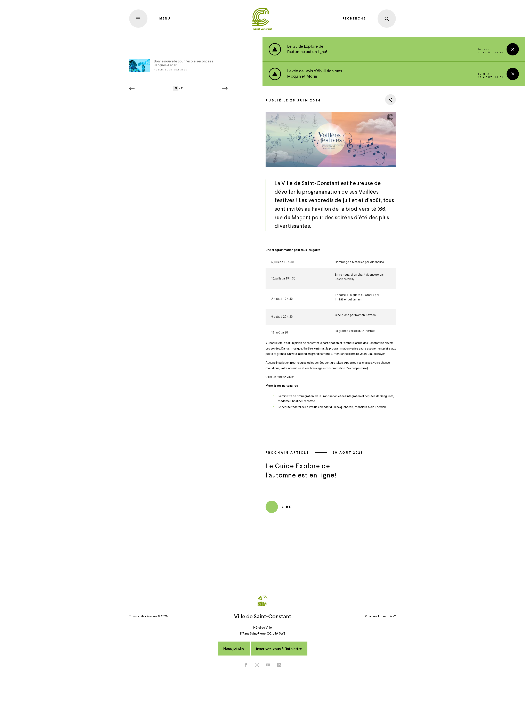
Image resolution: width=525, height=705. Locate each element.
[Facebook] (246, 665)
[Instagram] (257, 665)
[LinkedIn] (279, 665)
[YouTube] (268, 665)
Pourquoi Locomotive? (380, 616)
